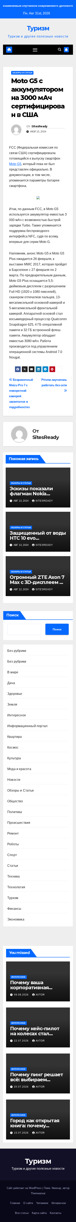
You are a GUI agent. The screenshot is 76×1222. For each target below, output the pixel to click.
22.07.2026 (21, 1040)
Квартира (14, 736)
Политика (14, 812)
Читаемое (42, 1203)
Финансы (14, 908)
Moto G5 (15, 164)
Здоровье (14, 693)
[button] (59, 49)
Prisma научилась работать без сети (54, 382)
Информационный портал (27, 726)
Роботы (13, 844)
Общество (15, 801)
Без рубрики (16, 650)
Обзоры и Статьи (22, 73)
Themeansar (38, 1193)
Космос (12, 747)
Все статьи (22, 1212)
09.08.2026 (21, 994)
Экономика (15, 919)
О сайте (28, 1203)
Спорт (12, 855)
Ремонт (13, 833)
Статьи (12, 865)
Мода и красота (19, 769)
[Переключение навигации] (35, 50)
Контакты (55, 1212)
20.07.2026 (21, 1086)
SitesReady (39, 126)
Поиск (12, 615)
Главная (15, 1203)
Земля (12, 704)
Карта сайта (39, 1212)
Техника (13, 876)
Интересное (16, 715)
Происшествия (18, 822)
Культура (14, 758)
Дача (11, 683)
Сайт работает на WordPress (25, 1188)
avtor (40, 994)
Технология (16, 887)
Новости (13, 779)
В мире (12, 672)
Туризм (38, 28)
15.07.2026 (21, 1132)
